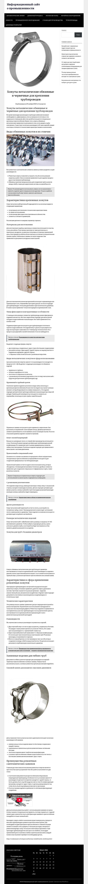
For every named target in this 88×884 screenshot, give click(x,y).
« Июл (33, 873)
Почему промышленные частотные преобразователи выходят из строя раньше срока (71, 74)
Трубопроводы (71, 20)
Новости (9, 20)
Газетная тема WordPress (61, 881)
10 (33, 861)
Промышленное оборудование (28, 20)
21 (46, 865)
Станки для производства (53, 20)
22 (50, 865)
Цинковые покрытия (14, 25)
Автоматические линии (15, 15)
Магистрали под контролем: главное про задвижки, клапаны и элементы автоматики (71, 56)
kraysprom (42, 104)
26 (40, 868)
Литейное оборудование (70, 15)
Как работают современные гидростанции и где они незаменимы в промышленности (71, 48)
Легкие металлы (52, 15)
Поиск (64, 30)
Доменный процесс (35, 15)
